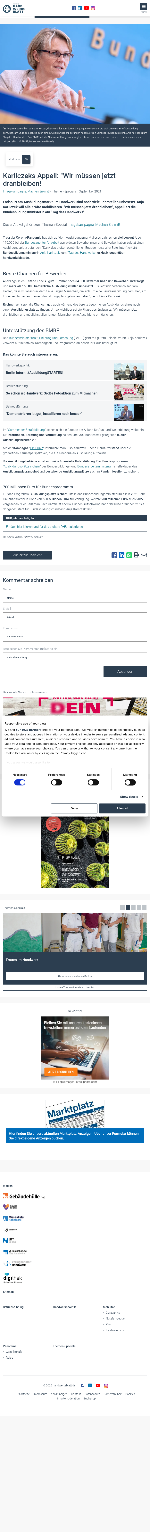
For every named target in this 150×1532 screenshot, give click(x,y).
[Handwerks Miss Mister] (75, 1218)
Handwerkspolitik (64, 1307)
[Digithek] (75, 1278)
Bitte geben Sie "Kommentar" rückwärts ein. (30, 649)
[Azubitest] (75, 1229)
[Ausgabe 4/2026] (75, 840)
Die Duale (36, 448)
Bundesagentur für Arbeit (42, 242)
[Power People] (75, 1207)
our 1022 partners (29, 729)
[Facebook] (74, 8)
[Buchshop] (75, 1252)
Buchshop (89, 1398)
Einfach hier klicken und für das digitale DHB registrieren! (45, 527)
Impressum (40, 1394)
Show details (129, 796)
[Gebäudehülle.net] (75, 1195)
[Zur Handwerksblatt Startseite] (14, 8)
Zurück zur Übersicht (27, 555)
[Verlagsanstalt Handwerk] (75, 1263)
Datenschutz (92, 1394)
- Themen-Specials (39, 191)
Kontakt (76, 1394)
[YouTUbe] (86, 8)
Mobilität (109, 1307)
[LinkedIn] (80, 8)
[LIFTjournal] (75, 1241)
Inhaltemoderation (68, 1398)
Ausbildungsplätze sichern (22, 466)
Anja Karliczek (50, 253)
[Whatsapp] (128, 555)
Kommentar (10, 628)
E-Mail (7, 609)
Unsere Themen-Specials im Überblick (75, 987)
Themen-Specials (64, 1346)
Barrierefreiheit (113, 1394)
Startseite (24, 1394)
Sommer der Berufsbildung (26, 430)
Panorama (9, 1346)
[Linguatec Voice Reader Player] (26, 159)
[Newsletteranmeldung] (75, 1048)
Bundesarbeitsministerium (95, 466)
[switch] (56, 782)
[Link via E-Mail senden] (143, 555)
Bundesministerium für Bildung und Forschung (41, 338)
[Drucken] (135, 555)
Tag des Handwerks (82, 253)
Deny (74, 808)
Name (7, 589)
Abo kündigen (59, 1394)
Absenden (125, 672)
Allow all (122, 808)
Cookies (130, 1394)
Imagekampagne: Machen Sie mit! (94, 224)
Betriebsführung (13, 1307)
